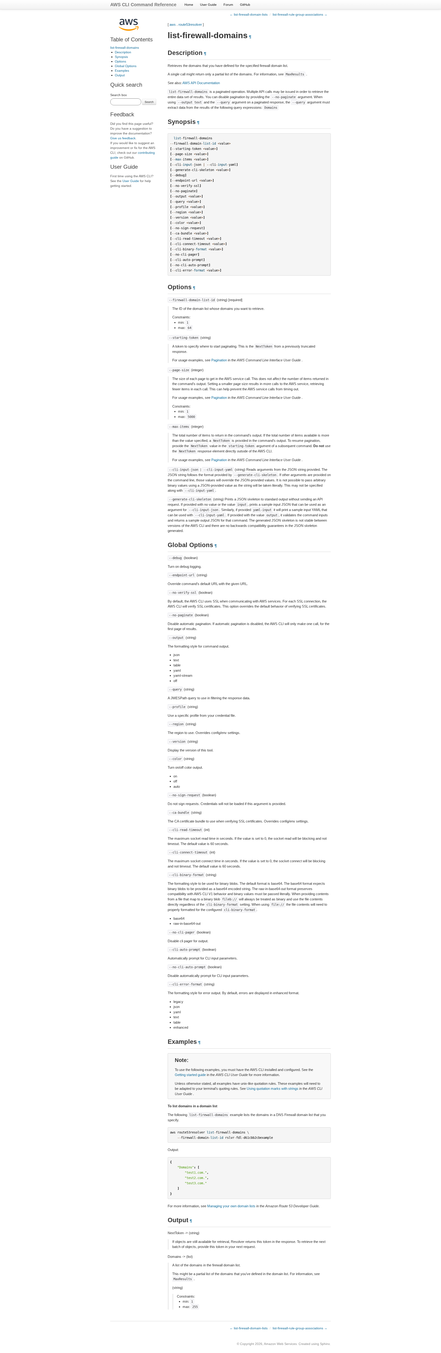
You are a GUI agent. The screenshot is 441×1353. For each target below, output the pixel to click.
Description (123, 52)
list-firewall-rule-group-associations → (300, 14)
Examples (122, 70)
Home (188, 4)
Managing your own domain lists (231, 1206)
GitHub (245, 4)
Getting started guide (190, 1075)
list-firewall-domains (124, 47)
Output (120, 75)
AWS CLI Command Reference (143, 4)
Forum (228, 4)
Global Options (125, 66)
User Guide (208, 4)
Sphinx (325, 1344)
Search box (118, 95)
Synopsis (121, 57)
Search (149, 102)
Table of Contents (131, 39)
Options (120, 61)
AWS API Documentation (201, 83)
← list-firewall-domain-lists (249, 14)
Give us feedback (123, 138)
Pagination (219, 360)
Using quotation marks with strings (272, 1088)
